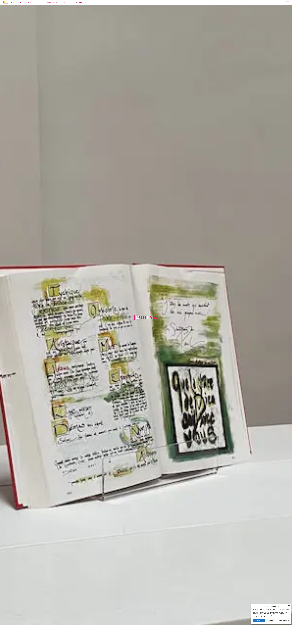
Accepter (258, 620)
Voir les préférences (284, 620)
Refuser (271, 620)
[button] (289, 606)
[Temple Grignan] (6, 2)
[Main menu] (287, 2)
